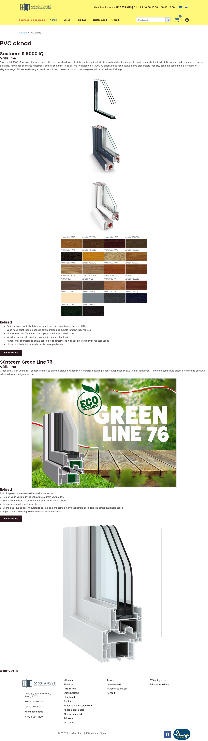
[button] (58, 20)
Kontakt (111, 692)
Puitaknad (69, 718)
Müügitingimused (159, 680)
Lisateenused (114, 684)
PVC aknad (69, 722)
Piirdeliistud (70, 688)
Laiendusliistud (71, 692)
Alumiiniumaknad (73, 714)
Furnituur (68, 701)
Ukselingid (69, 697)
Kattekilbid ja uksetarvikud (78, 705)
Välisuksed (69, 680)
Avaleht (23, 32)
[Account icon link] (187, 20)
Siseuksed (69, 684)
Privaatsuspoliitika (159, 684)
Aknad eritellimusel (74, 709)
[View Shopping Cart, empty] (177, 20)
